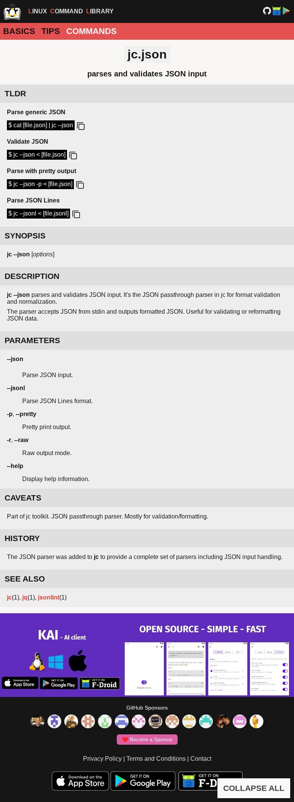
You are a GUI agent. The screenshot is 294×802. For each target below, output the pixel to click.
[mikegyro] (37, 722)
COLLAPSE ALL (253, 788)
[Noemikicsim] (223, 722)
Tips (50, 31)
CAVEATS (23, 497)
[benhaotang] (122, 722)
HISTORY (22, 538)
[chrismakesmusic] (172, 722)
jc (9, 597)
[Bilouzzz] (88, 722)
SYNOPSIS (25, 235)
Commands (91, 31)
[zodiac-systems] (54, 722)
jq (25, 597)
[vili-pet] (155, 722)
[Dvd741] (105, 722)
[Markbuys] (206, 722)
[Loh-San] (189, 722)
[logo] (12, 11)
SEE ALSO (25, 578)
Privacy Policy (102, 758)
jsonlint (48, 597)
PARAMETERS (32, 340)
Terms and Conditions (156, 758)
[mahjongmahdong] (138, 722)
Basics (19, 31)
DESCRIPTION (32, 276)
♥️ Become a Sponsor (147, 739)
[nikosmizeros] (71, 722)
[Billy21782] (240, 722)
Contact (200, 758)
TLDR (15, 93)
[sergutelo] (256, 722)
